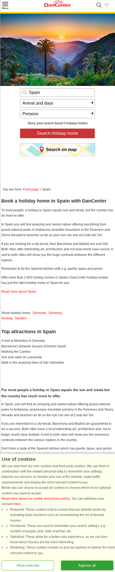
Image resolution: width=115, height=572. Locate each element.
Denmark (39, 313)
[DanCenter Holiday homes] (57, 5)
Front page (31, 189)
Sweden (21, 318)
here (17, 504)
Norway (6, 318)
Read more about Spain (18, 291)
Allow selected (28, 565)
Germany (55, 313)
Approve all (87, 565)
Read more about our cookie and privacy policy (36, 499)
